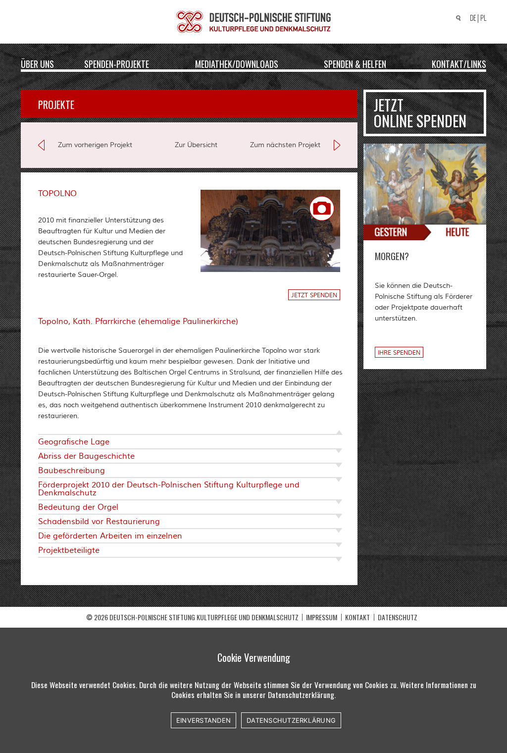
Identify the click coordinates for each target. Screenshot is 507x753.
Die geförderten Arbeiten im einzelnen (110, 536)
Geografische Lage (73, 442)
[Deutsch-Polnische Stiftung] (253, 22)
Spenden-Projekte (116, 63)
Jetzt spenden (314, 295)
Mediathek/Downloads (236, 63)
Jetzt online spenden (420, 113)
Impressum (321, 617)
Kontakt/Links (459, 63)
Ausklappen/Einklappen (333, 434)
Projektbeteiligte (69, 550)
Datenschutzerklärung (291, 720)
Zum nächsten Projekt (285, 145)
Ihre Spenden (399, 353)
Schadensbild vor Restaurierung (99, 522)
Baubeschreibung (71, 471)
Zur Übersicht (196, 145)
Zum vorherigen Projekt (95, 145)
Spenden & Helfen (355, 63)
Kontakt (357, 617)
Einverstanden (203, 720)
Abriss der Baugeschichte (86, 456)
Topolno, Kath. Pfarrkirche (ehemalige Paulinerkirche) (138, 321)
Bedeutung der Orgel (78, 507)
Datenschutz (397, 617)
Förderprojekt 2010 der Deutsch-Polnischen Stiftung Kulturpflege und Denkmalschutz (169, 489)
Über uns (37, 63)
